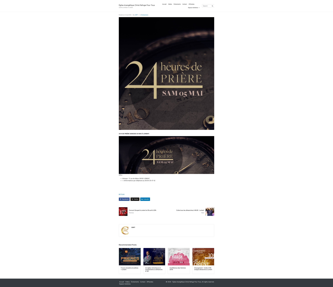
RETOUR (121, 194)
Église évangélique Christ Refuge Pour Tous (137, 5)
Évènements (177, 4)
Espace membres (193, 7)
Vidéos (170, 4)
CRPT (136, 15)
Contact (184, 4)
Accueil (164, 4)
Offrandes (191, 4)
